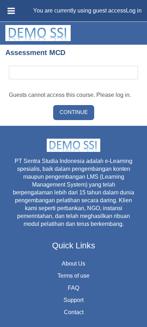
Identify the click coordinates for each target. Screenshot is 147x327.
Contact (73, 312)
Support (73, 300)
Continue (74, 112)
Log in (134, 11)
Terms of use (73, 276)
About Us (73, 264)
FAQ (73, 288)
